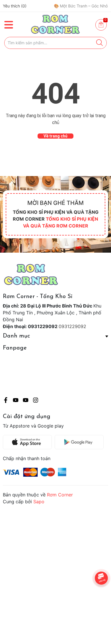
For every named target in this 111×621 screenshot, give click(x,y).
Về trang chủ (55, 136)
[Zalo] (25, 401)
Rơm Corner (60, 495)
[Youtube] (15, 401)
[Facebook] (6, 401)
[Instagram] (35, 401)
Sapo (38, 501)
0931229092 (72, 326)
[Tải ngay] (29, 442)
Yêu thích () (14, 5)
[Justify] (99, 43)
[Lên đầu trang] (95, 594)
